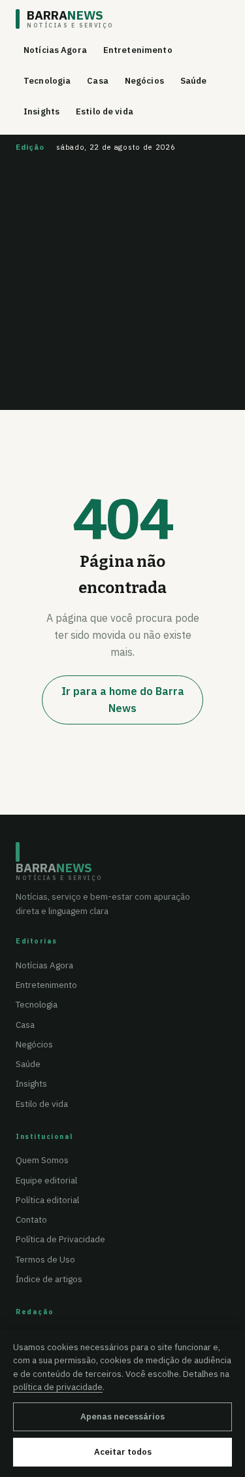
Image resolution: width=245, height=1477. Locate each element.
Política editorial (47, 1200)
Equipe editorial (46, 1180)
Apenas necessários (122, 1416)
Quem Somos (42, 1160)
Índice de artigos (49, 1279)
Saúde (193, 80)
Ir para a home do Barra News (122, 700)
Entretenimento (137, 50)
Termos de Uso (45, 1259)
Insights (41, 111)
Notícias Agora (55, 50)
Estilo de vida (104, 111)
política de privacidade (58, 1387)
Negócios (144, 80)
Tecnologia (47, 80)
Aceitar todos (123, 1451)
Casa (97, 80)
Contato (31, 1219)
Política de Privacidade (60, 1239)
